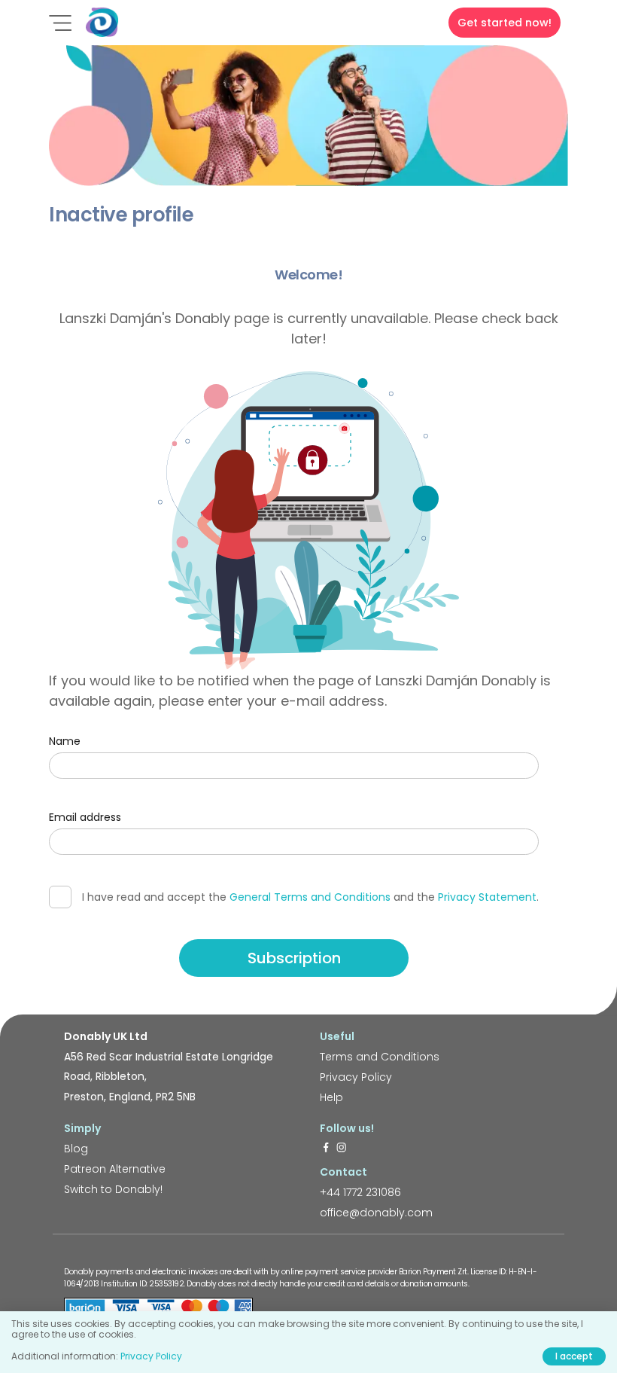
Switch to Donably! (113, 1189)
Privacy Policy (356, 1077)
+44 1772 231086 (360, 1192)
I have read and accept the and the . (310, 897)
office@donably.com (376, 1212)
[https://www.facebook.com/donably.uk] (326, 1148)
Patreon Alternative (115, 1168)
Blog (76, 1148)
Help (331, 1097)
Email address (85, 817)
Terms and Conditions (379, 1056)
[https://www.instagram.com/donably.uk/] (342, 1148)
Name (65, 741)
